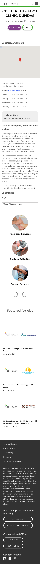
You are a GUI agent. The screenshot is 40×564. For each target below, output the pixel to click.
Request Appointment (18, 525)
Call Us (27, 27)
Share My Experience (12, 461)
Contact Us (13, 546)
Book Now (14, 27)
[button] (20, 60)
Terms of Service (10, 444)
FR (28, 4)
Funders (7, 457)
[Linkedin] (5, 558)
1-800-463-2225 (13, 540)
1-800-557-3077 (18, 519)
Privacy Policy (9, 448)
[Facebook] (10, 558)
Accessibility (8, 453)
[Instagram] (15, 558)
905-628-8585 (14, 91)
